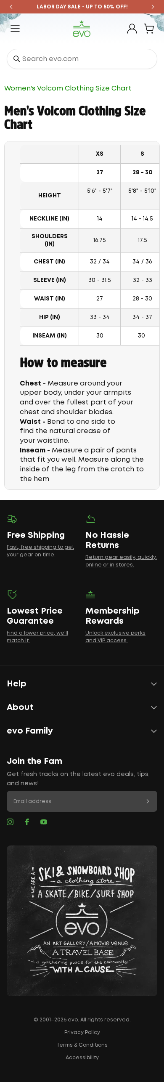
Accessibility (82, 1057)
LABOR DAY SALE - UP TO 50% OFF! (82, 7)
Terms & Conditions (82, 1045)
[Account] (132, 28)
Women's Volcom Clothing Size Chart (68, 88)
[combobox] (82, 59)
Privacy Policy (82, 1032)
